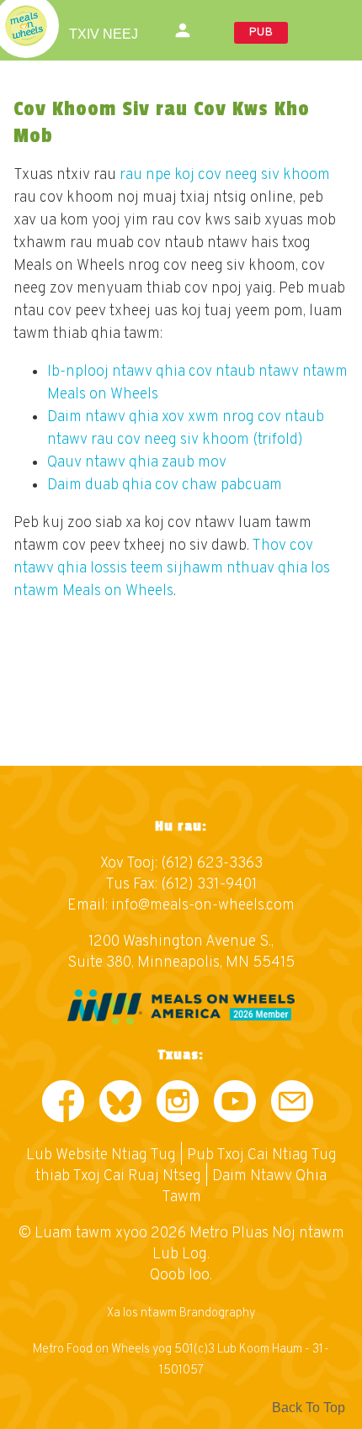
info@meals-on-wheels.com (203, 905)
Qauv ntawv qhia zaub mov (136, 462)
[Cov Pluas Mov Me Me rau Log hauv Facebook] (63, 1105)
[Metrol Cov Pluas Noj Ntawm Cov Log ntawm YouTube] (235, 1105)
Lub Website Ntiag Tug (101, 1155)
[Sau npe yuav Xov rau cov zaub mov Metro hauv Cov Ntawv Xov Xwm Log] (292, 1105)
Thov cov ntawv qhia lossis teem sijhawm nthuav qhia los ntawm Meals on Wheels (171, 568)
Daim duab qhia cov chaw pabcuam (164, 485)
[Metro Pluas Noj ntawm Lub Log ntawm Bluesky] (120, 1105)
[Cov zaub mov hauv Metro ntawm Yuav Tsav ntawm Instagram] (178, 1105)
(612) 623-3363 (212, 863)
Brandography (217, 1313)
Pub (261, 32)
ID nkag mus (184, 30)
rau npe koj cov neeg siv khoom (225, 175)
